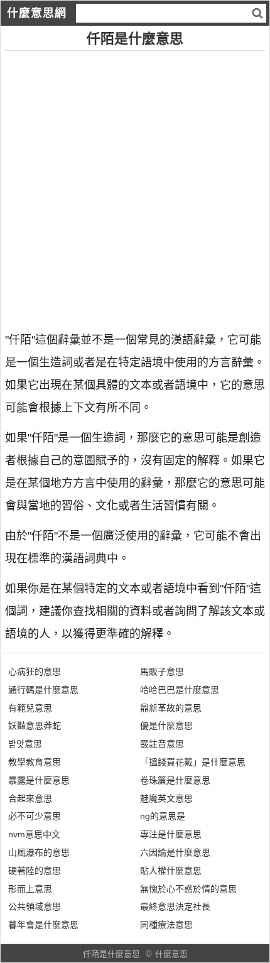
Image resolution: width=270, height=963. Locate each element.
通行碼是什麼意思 (43, 690)
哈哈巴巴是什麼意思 (179, 690)
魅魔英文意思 (166, 798)
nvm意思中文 (34, 834)
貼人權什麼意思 (171, 871)
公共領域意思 (34, 906)
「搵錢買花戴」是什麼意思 (193, 762)
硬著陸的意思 (34, 871)
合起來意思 (30, 798)
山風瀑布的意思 (39, 852)
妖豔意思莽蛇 (34, 726)
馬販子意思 (162, 671)
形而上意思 (30, 889)
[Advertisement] (135, 186)
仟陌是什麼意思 (111, 954)
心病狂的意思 (34, 671)
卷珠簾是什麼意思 (175, 780)
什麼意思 (171, 954)
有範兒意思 (30, 708)
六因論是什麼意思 (175, 852)
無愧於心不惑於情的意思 (188, 889)
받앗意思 (25, 744)
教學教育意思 (34, 762)
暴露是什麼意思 (39, 780)
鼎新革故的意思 (171, 708)
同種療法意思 (166, 925)
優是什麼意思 (166, 726)
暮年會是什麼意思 (43, 925)
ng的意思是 (162, 816)
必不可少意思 (34, 816)
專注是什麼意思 (171, 834)
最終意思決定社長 (175, 906)
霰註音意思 (162, 744)
